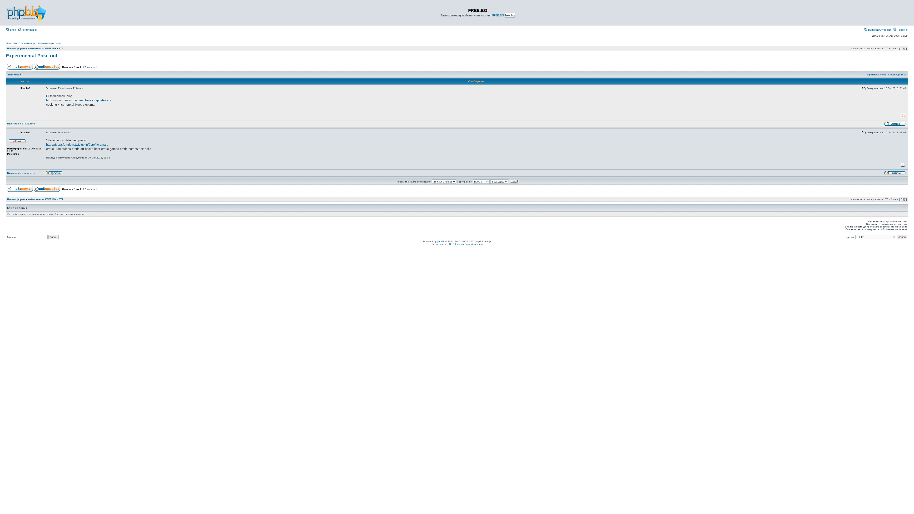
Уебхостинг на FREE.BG (42, 48)
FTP (61, 48)
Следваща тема (897, 74)
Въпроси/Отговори (879, 29)
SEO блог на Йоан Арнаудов (465, 244)
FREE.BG (498, 15)
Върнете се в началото (21, 123)
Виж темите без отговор (20, 43)
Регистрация (29, 29)
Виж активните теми (49, 43)
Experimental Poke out (31, 55)
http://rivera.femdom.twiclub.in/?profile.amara (77, 144)
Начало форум (16, 48)
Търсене (902, 29)
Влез (12, 29)
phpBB (441, 241)
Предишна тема (876, 74)
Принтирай (14, 74)
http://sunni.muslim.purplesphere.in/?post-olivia (78, 100)
